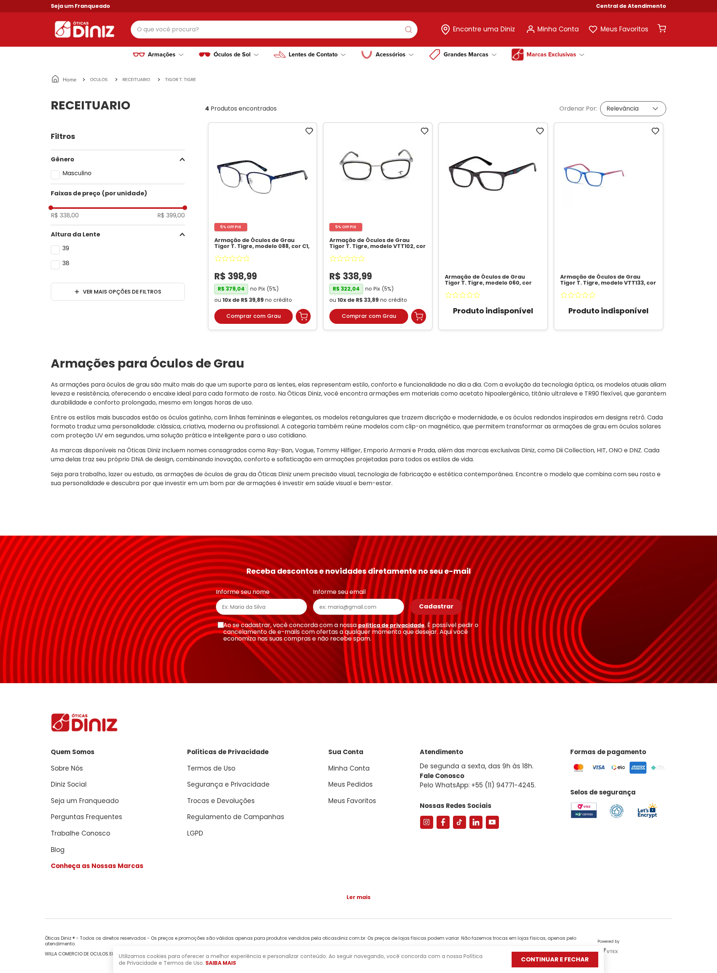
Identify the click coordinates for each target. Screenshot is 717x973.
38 (65, 263)
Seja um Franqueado (80, 6)
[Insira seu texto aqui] (647, 817)
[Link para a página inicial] (64, 79)
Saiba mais (220, 963)
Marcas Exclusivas (551, 55)
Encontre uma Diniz (484, 29)
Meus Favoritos (624, 29)
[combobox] (274, 29)
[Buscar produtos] (410, 29)
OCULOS (99, 79)
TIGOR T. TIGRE (180, 79)
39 (65, 248)
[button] (631, 6)
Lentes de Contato (313, 55)
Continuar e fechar (555, 959)
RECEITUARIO (136, 79)
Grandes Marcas (466, 55)
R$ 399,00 (171, 215)
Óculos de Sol (232, 55)
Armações (162, 55)
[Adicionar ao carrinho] (303, 316)
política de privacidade (391, 625)
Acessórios (391, 55)
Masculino (76, 173)
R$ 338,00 (65, 215)
